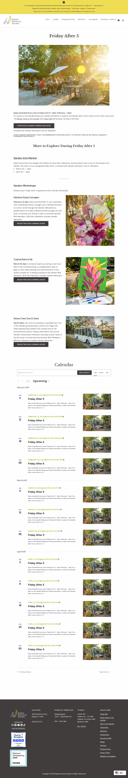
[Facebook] (15, 725)
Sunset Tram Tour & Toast (26, 318)
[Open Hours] (119, 20)
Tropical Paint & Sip (23, 259)
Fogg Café (48, 119)
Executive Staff (105, 738)
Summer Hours (60, 714)
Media (102, 742)
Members (103, 731)
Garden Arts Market (25, 158)
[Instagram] (13, 725)
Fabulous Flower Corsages (26, 197)
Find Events (84, 372)
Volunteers (104, 727)
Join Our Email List (18, 728)
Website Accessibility (108, 756)
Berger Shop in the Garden (28, 119)
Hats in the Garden (107, 724)
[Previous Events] (18, 381)
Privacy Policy (105, 753)
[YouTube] (18, 725)
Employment (104, 735)
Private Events (105, 749)
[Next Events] (22, 381)
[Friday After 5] (97, 402)
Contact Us (18, 722)
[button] (123, 20)
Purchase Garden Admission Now (34, 126)
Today (28, 381)
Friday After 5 (36, 399)
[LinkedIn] (22, 725)
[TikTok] (24, 725)
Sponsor (103, 745)
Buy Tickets (81, 726)
